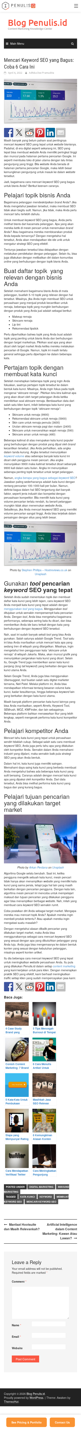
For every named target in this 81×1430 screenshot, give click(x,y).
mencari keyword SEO (41, 1201)
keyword (46, 1196)
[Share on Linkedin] (50, 132)
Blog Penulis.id (37, 22)
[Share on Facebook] (8, 132)
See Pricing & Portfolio (26, 1422)
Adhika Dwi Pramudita (41, 72)
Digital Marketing (41, 1187)
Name (16, 1325)
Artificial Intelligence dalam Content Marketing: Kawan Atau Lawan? (59, 1231)
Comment (19, 1281)
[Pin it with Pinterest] (40, 132)
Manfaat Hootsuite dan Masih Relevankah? (22, 1226)
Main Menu (17, 43)
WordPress (36, 1398)
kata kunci (27, 1196)
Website (17, 1348)
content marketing (64, 966)
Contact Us (62, 1422)
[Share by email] (60, 132)
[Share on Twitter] (19, 132)
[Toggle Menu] (76, 6)
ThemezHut (11, 1402)
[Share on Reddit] (29, 132)
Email (16, 1337)
